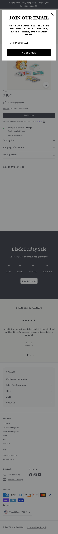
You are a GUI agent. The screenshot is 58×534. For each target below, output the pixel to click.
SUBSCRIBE (29, 53)
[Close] (52, 14)
